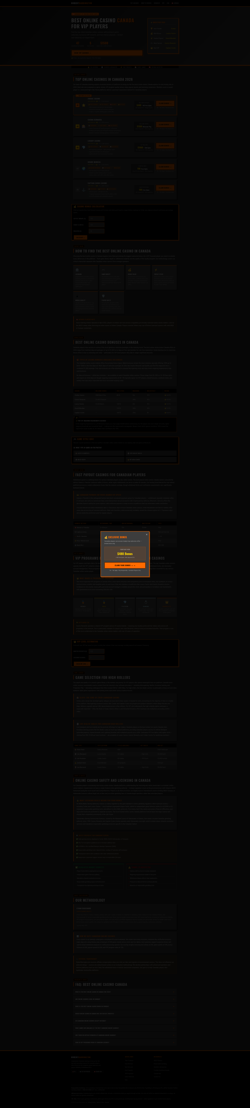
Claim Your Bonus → (124, 565)
